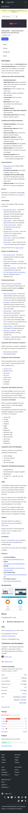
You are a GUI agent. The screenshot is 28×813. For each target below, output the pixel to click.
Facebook (20, 195)
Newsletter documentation (8, 636)
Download (4, 39)
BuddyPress (5, 787)
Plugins (16, 760)
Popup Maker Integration (10, 261)
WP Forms (6, 375)
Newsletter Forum (10, 630)
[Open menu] (25, 2)
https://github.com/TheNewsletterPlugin (14, 563)
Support (5, 56)
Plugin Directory (5, 6)
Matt (3, 782)
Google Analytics (8, 326)
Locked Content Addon (10, 225)
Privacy (3, 762)
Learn (2, 767)
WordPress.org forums (7, 523)
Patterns (17, 762)
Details (5, 44)
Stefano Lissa (6, 35)
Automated (6, 302)
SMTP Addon (7, 238)
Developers (4, 772)
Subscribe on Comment (10, 330)
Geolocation (7, 337)
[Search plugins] (16, 16)
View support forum (6, 746)
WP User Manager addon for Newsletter (14, 272)
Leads (5, 319)
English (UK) (8, 793)
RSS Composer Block (9, 255)
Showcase (17, 754)
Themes (17, 757)
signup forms (17, 699)
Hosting (3, 760)
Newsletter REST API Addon (11, 231)
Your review (4, 731)
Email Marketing (16, 696)
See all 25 (24, 693)
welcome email (23, 702)
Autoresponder (7, 311)
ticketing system (5, 533)
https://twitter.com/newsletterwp (12, 581)
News (2, 757)
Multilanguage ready (9, 166)
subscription (23, 699)
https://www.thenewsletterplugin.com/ (14, 559)
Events (16, 769)
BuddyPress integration (10, 268)
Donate (17, 772)
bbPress (4, 784)
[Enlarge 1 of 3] (11, 589)
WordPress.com (6, 779)
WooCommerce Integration (11, 351)
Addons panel (19, 247)
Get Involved (18, 767)
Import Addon (7, 242)
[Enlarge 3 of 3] (24, 598)
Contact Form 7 (8, 369)
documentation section (13, 540)
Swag (17, 775)
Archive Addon (7, 220)
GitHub (13, 548)
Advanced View (5, 707)
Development (6, 52)
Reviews (5, 48)
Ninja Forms (7, 373)
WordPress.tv (5, 775)
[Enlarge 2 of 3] (24, 589)
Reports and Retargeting (10, 293)
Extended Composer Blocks (11, 315)
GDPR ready (7, 91)
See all (25, 731)
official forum (4, 525)
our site (3, 197)
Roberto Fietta (8, 661)
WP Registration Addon (10, 209)
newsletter (23, 696)
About (3, 754)
